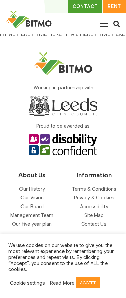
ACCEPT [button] (88, 283)
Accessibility (94, 206)
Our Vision (32, 198)
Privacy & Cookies (94, 198)
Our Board (32, 206)
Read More (62, 283)
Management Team (31, 215)
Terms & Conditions (94, 189)
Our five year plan (32, 224)
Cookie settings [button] (27, 283)
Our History (32, 189)
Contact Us (94, 224)
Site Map (94, 215)
